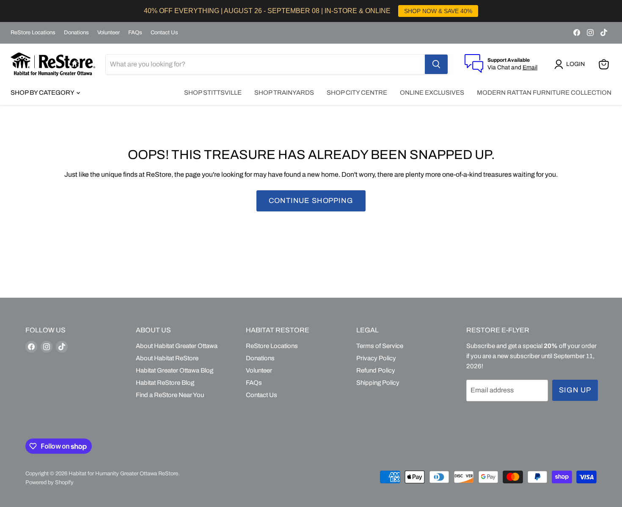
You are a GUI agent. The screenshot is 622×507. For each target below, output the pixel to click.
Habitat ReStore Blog (165, 382)
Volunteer (108, 33)
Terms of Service (379, 346)
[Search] (436, 64)
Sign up (575, 390)
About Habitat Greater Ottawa (176, 346)
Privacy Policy (376, 358)
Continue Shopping (311, 201)
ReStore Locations (33, 33)
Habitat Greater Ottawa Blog (174, 370)
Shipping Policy (377, 382)
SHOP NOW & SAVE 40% (438, 11)
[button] (571, 64)
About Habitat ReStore (167, 358)
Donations (76, 33)
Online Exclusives (432, 92)
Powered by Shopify (49, 482)
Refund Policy (375, 370)
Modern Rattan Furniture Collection (544, 92)
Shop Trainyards (284, 92)
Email (530, 67)
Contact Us (164, 33)
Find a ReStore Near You (170, 395)
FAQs (135, 33)
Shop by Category (43, 92)
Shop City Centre (357, 92)
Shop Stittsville (213, 92)
